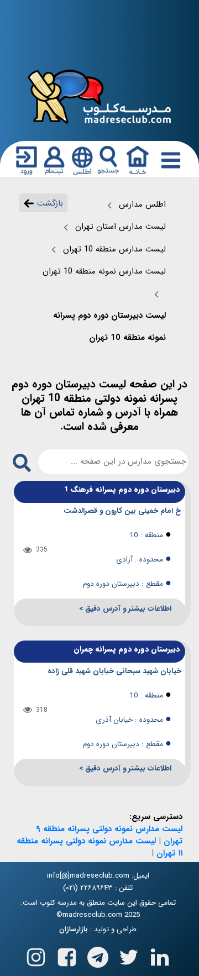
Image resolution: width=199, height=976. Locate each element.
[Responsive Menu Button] (168, 160)
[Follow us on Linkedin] (159, 955)
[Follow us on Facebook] (66, 955)
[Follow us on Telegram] (97, 955)
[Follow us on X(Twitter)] (128, 955)
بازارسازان (73, 929)
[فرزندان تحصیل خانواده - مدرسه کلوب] (99, 96)
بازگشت (48, 203)
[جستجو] (108, 160)
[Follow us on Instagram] (35, 955)
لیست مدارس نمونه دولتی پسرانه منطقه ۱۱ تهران (99, 847)
